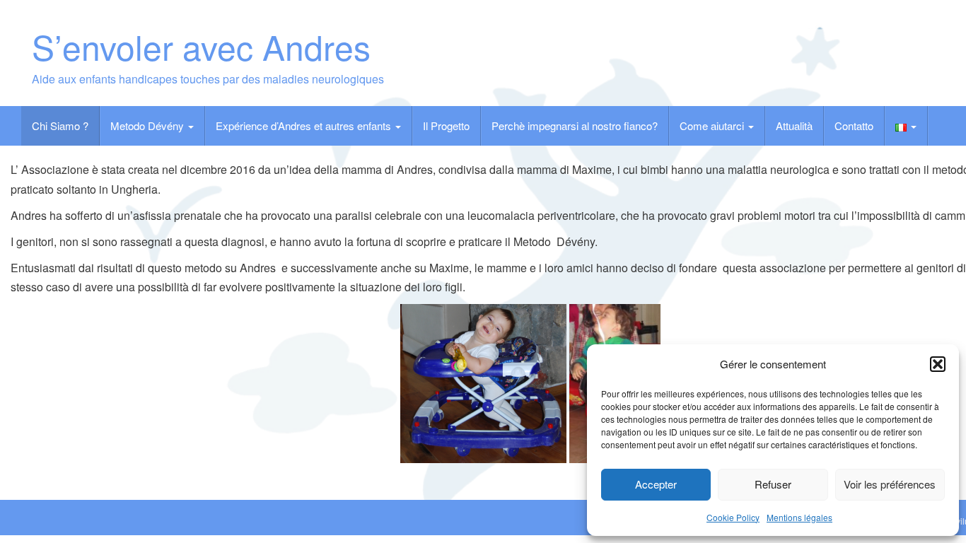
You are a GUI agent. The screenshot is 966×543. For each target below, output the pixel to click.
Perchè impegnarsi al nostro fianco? (574, 125)
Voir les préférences (890, 484)
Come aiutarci (713, 125)
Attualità (794, 125)
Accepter (656, 484)
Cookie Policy (733, 517)
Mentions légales (799, 517)
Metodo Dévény (148, 125)
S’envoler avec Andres (201, 46)
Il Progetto (446, 125)
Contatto (853, 125)
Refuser (773, 484)
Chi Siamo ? (60, 125)
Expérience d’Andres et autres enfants (305, 125)
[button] (938, 364)
